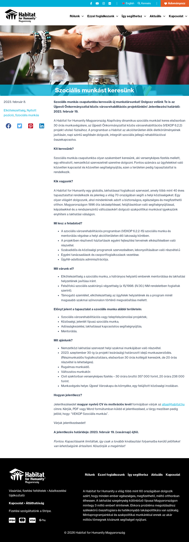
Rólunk (90, 474)
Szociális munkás (27, 115)
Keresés (146, 3)
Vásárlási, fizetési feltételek (28, 491)
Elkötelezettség (14, 110)
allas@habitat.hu (173, 404)
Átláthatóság (35, 503)
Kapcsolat (16, 503)
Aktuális (157, 474)
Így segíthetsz (138, 474)
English (130, 3)
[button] (175, 3)
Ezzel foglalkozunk (111, 474)
